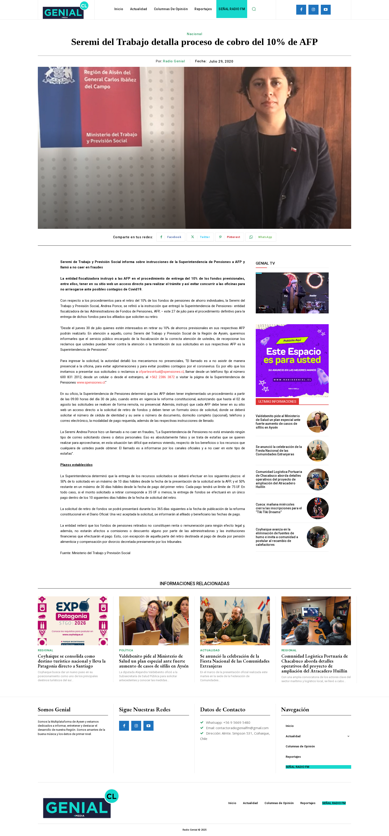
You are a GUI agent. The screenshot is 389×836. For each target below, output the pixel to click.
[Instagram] (313, 10)
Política (126, 650)
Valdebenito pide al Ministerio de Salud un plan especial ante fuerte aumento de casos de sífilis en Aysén (278, 421)
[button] (253, 9)
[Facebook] (301, 10)
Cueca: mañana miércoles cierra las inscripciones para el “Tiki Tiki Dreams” (279, 508)
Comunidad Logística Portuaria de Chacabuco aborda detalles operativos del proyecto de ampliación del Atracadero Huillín (279, 479)
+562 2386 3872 (162, 377)
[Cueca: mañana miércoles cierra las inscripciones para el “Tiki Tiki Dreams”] (318, 508)
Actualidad (210, 650)
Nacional (194, 34)
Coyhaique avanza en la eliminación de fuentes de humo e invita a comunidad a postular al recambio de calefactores (277, 537)
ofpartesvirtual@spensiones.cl (161, 372)
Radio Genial (174, 61)
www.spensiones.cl (91, 382)
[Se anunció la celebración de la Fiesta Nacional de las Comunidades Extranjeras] (318, 450)
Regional (45, 650)
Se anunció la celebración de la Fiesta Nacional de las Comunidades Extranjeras (279, 450)
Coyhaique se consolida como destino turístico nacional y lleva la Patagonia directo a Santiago (72, 661)
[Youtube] (326, 10)
